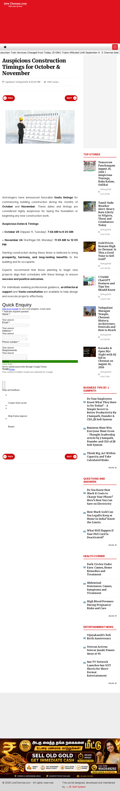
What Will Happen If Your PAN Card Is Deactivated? (100, 534)
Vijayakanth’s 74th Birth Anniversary (99, 636)
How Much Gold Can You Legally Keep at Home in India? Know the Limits (101, 517)
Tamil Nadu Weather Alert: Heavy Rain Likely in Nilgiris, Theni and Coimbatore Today (106, 214)
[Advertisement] (76, 21)
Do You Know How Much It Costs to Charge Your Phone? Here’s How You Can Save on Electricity (100, 496)
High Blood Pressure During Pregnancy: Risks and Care (100, 605)
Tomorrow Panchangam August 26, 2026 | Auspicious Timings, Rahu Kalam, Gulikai (106, 173)
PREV (10, 98)
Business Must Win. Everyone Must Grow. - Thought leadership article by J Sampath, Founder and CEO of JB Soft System (101, 436)
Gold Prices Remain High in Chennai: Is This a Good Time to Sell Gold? (107, 251)
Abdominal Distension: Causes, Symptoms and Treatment (99, 588)
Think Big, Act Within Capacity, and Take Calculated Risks (101, 457)
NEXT (69, 98)
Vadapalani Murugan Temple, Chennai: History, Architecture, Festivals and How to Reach (107, 319)
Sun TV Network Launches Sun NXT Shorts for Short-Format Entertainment (99, 668)
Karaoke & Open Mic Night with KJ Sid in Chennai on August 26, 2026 (107, 358)
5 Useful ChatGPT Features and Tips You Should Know (106, 283)
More (111, 468)
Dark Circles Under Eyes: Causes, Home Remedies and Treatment (99, 569)
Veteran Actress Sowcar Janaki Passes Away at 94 (100, 650)
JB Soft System (77, 786)
